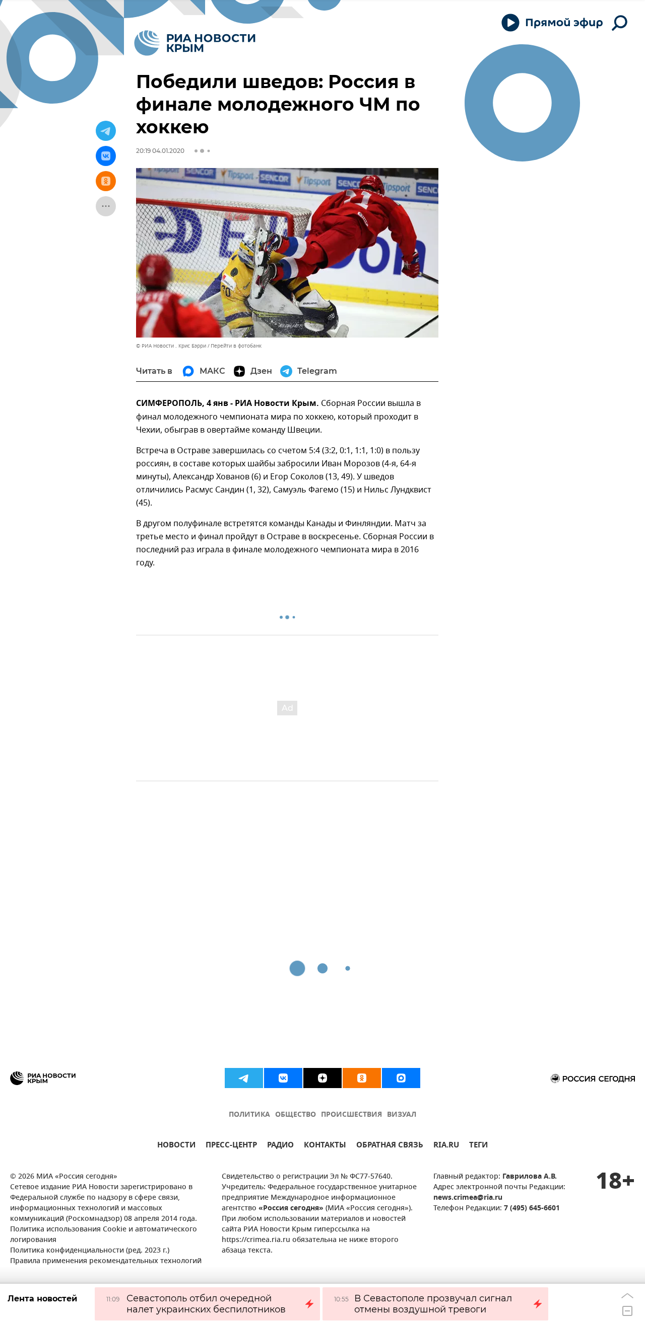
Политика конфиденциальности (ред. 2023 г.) (89, 1251)
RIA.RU (446, 1146)
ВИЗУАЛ (401, 1115)
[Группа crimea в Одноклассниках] (362, 1078)
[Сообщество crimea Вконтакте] (283, 1078)
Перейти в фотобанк (236, 346)
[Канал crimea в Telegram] (244, 1078)
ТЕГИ (478, 1146)
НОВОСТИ (176, 1146)
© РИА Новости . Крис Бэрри (171, 346)
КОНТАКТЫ (325, 1146)
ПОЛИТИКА (249, 1115)
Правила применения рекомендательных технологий (106, 1261)
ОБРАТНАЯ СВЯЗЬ (389, 1146)
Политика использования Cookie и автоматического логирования (103, 1235)
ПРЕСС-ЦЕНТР (231, 1146)
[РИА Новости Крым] (195, 43)
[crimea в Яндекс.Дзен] (322, 1078)
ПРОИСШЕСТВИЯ (351, 1115)
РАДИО (280, 1146)
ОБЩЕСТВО (295, 1115)
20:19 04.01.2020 (160, 150)
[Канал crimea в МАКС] (401, 1078)
